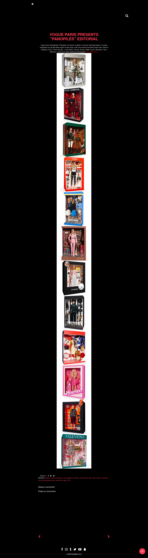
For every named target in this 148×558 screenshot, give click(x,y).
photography (46, 480)
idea (90, 478)
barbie (47, 478)
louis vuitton (96, 478)
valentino (59, 480)
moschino (104, 478)
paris (40, 480)
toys (53, 480)
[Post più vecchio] (109, 537)
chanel (52, 478)
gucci (86, 478)
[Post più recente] (39, 537)
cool (64, 478)
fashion (76, 478)
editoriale (70, 478)
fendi (81, 478)
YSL (69, 480)
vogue (65, 480)
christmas (59, 478)
